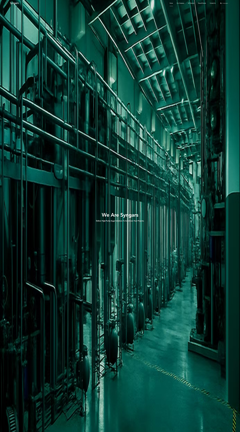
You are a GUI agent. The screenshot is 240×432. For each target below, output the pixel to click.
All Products (191, 3)
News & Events (202, 3)
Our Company (180, 3)
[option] (120, 216)
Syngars (14, 3)
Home (171, 3)
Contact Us (213, 3)
